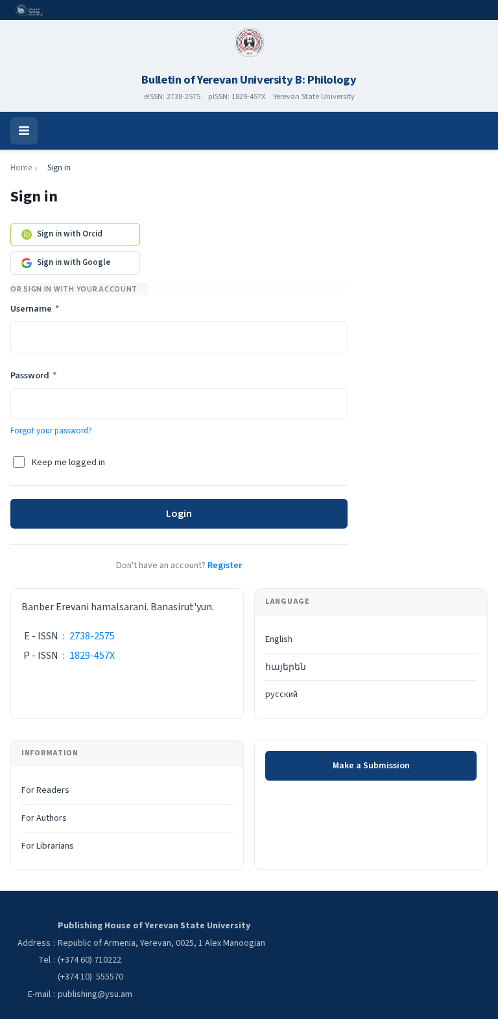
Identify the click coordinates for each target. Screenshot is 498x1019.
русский (281, 694)
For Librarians (47, 846)
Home (21, 168)
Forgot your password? (51, 431)
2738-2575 (92, 636)
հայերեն (285, 667)
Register (225, 565)
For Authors (44, 818)
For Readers (45, 790)
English (278, 639)
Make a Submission (371, 765)
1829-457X (92, 655)
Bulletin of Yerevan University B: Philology (248, 79)
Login (179, 514)
